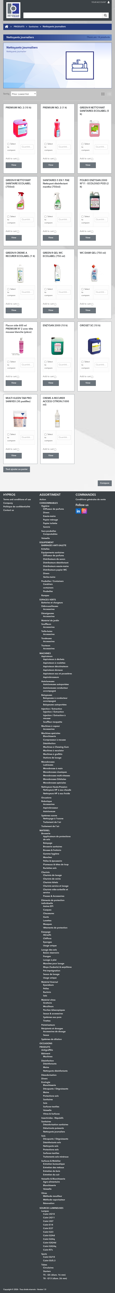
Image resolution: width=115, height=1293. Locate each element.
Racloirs (47, 992)
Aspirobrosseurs (51, 677)
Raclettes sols (49, 868)
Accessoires (49, 609)
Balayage (47, 843)
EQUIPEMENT (47, 542)
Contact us (8, 510)
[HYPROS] (13, 10)
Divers (46, 513)
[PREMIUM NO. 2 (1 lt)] (57, 128)
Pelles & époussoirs (52, 861)
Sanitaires (33, 27)
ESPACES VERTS (48, 600)
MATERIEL (45, 831)
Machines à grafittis (52, 754)
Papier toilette (50, 523)
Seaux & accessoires (53, 1014)
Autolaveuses (47, 681)
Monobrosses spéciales (54, 783)
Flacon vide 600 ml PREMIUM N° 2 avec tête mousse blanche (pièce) (19, 328)
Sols (45, 1103)
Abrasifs (47, 935)
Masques (47, 924)
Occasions (46, 798)
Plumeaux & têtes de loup (56, 865)
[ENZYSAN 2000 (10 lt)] (57, 346)
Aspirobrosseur (50, 808)
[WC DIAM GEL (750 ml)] (94, 273)
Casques (47, 910)
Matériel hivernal (49, 982)
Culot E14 (48, 1225)
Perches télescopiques (54, 1010)
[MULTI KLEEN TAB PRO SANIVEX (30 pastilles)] (20, 418)
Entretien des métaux (53, 1168)
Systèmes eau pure (52, 1017)
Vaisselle (45, 538)
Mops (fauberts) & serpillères (57, 967)
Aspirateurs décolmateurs (55, 667)
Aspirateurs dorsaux (53, 670)
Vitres (44, 1193)
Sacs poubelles (48, 531)
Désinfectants (49, 1064)
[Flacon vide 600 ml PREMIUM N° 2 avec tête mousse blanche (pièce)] (20, 346)
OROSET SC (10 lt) (90, 325)
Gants (46, 917)
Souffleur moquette (52, 722)
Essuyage (45, 932)
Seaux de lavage (51, 974)
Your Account (98, 2)
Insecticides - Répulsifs (52, 1118)
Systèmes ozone (49, 816)
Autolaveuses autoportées (56, 684)
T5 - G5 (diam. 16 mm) (54, 1275)
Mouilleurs (48, 1007)
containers (48, 588)
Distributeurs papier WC (55, 570)
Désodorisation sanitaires (55, 1125)
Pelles (46, 989)
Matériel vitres (48, 1000)
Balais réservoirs (51, 953)
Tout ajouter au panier (17, 469)
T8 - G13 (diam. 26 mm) (55, 1278)
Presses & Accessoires (53, 896)
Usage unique (50, 946)
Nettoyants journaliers (54, 1132)
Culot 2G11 (49, 1218)
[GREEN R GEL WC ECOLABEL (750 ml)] (57, 273)
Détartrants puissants (53, 1128)
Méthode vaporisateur (54, 1200)
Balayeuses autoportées (54, 705)
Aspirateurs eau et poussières (57, 674)
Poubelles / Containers (52, 581)
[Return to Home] (6, 27)
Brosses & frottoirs (52, 850)
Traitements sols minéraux (56, 1157)
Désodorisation (48, 1075)
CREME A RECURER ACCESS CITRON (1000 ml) (56, 401)
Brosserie (45, 834)
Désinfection (49, 743)
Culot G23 (48, 1232)
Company (8, 503)
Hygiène (45, 506)
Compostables (50, 534)
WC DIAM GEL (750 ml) (93, 253)
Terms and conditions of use (17, 500)
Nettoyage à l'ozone (53, 819)
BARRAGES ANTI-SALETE (53, 545)
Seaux (46, 1035)
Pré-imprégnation (51, 971)
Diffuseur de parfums (53, 509)
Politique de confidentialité (16, 507)
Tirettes (46, 1021)
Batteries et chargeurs (52, 603)
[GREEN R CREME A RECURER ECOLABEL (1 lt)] (20, 273)
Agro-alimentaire (51, 1182)
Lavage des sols (49, 950)
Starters (47, 1271)
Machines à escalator (53, 751)
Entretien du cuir (51, 1175)
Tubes (44, 1265)
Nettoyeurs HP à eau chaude (57, 790)
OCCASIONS (46, 1043)
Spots (44, 1254)
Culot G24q (49, 1239)
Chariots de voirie (52, 879)
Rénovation (48, 1203)
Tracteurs (45, 646)
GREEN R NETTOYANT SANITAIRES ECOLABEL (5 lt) (94, 111)
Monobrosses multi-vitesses (56, 776)
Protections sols (51, 1096)
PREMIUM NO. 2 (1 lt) (55, 108)
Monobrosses (48, 762)
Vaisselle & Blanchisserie (53, 1179)
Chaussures (48, 913)
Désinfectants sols (52, 1142)
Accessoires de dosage (54, 1032)
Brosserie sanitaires (52, 847)
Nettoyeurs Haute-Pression (54, 787)
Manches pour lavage (53, 964)
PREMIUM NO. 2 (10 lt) (18, 108)
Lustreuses (48, 765)
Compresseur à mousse (54, 740)
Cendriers (48, 584)
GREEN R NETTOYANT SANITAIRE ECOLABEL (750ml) (18, 183)
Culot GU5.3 (49, 1261)
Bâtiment (45, 1054)
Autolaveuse (49, 811)
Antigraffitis (47, 1050)
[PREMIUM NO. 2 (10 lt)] (20, 128)
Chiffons (47, 939)
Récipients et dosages (52, 1029)
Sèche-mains (49, 577)
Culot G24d (49, 1236)
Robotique (46, 801)
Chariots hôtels (50, 882)
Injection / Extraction (51, 709)
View (13, 165)
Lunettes (47, 921)
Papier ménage (50, 520)
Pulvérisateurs (48, 1025)
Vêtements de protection (55, 928)
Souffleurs (46, 624)
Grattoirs (47, 1003)
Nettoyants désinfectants (55, 1071)
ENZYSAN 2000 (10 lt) (55, 325)
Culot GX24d (49, 1243)
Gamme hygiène (51, 854)
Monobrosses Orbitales (54, 779)
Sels (45, 996)
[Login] (108, 2)
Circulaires (48, 1268)
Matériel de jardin (50, 621)
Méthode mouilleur (52, 1196)
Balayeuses (46, 695)
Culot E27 (48, 1228)
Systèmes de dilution (51, 1039)
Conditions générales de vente (91, 500)
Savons (46, 527)
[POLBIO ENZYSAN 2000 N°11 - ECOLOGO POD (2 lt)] (94, 201)
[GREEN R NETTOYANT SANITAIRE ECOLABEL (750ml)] (20, 201)
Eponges (47, 942)
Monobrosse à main (53, 769)
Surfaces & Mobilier (51, 1161)
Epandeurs (48, 985)
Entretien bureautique (54, 1164)
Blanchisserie (49, 736)
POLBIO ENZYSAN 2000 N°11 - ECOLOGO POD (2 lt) (94, 183)
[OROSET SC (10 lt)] (94, 346)
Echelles (45, 549)
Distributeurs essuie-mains (56, 566)
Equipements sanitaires (52, 553)
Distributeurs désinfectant (55, 563)
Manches (47, 857)
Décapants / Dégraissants (55, 1089)
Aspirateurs (46, 656)
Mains (46, 1067)
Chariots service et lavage (55, 886)
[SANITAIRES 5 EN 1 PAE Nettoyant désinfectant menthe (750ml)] (57, 201)
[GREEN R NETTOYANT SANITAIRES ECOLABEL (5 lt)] (94, 128)
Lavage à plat (49, 960)
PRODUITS (19, 27)
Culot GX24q (49, 1246)
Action (43, 500)
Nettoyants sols (50, 1146)
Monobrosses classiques (55, 772)
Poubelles (48, 591)
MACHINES (45, 653)
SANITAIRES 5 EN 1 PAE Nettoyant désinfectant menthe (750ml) (56, 183)
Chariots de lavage (52, 875)
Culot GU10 (49, 1257)
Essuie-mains (49, 516)
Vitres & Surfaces (51, 1114)
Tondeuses (46, 638)
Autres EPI (48, 906)
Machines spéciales (50, 733)
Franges (47, 956)
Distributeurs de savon (54, 559)
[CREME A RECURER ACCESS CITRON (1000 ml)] (57, 418)
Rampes (45, 596)
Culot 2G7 (48, 1221)
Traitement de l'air (52, 822)
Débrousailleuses (49, 606)
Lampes (45, 1211)
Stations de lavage (52, 758)
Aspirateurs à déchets (53, 659)
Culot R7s (48, 1250)
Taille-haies (46, 631)
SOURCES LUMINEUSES (51, 1208)
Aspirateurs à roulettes (54, 663)
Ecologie (45, 1082)
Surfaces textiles (51, 1107)
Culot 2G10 (49, 1214)
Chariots (45, 872)
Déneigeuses (47, 613)
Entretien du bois (51, 1171)
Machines (47, 1057)
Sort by (6, 94)
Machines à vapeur (50, 726)
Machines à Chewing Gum (56, 747)
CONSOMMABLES (49, 503)
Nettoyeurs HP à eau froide (56, 794)
